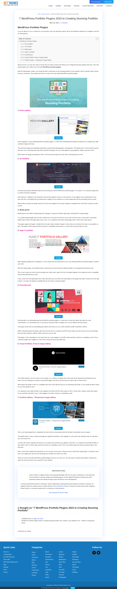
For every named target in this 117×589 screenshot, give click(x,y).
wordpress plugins (45, 14)
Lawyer (61, 552)
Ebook (47, 552)
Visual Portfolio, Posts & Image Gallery (35, 344)
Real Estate (75, 557)
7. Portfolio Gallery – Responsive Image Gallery (37, 60)
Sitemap (6, 567)
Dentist (34, 575)
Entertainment (49, 559)
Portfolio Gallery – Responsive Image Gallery (38, 397)
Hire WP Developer (9, 557)
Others (33, 552)
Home (51, 6)
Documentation (96, 2)
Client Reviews (88, 6)
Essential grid (25, 285)
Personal (61, 574)
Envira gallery (25, 110)
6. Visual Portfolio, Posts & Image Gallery (35, 57)
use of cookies (66, 587)
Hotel (46, 572)
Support (100, 6)
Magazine (61, 554)
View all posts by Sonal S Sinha (58, 492)
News (60, 564)
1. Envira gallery (28, 44)
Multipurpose (62, 559)
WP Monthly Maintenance (11, 562)
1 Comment (64, 23)
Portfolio (74, 554)
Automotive (35, 557)
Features (67, 6)
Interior (47, 577)
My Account (108, 2)
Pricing (76, 6)
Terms (5, 569)
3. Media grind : (27, 49)
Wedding (74, 572)
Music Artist (62, 562)
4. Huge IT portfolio (28, 52)
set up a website (34, 31)
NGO (60, 567)
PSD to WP (7, 559)
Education (48, 557)
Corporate (34, 572)
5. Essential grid (28, 54)
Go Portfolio (24, 159)
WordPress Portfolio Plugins (28, 41)
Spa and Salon (76, 562)
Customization (8, 554)
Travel (74, 569)
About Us (6, 552)
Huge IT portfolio (26, 230)
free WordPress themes (61, 486)
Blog (5, 564)
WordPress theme (63, 479)
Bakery (34, 560)
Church (34, 567)
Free (46, 567)
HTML (47, 574)
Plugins (74, 552)
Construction (35, 570)
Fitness (47, 564)
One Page (62, 572)
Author (33, 555)
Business (34, 565)
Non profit (61, 569)
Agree (72, 587)
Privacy (6, 572)
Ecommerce (48, 554)
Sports (74, 564)
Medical (61, 557)
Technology (75, 567)
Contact (109, 6)
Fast (46, 562)
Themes (58, 6)
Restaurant (75, 559)
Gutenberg (48, 569)
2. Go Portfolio (27, 46)
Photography (62, 577)
